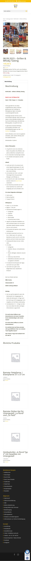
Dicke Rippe (7, 474)
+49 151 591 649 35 (13, 535)
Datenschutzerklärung (9, 500)
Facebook (6, 540)
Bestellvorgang (8, 509)
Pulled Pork (7, 484)
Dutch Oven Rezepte (9, 479)
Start (4, 19)
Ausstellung (7, 526)
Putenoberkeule (8, 486)
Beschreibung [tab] (8, 81)
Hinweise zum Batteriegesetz (11, 516)
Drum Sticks (7, 477)
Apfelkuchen (7, 472)
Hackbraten (7, 481)
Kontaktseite (7, 528)
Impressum (7, 498)
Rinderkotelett (7, 488)
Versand (6, 67)
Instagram (6, 542)
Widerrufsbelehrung (9, 505)
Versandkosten (8, 512)
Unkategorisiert (9, 19)
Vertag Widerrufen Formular (11, 507)
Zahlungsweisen (8, 514)
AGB (5, 503)
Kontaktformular (8, 531)
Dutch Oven (19, 181)
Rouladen (6, 491)
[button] (25, 25)
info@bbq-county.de (13, 533)
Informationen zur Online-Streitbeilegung (14, 519)
